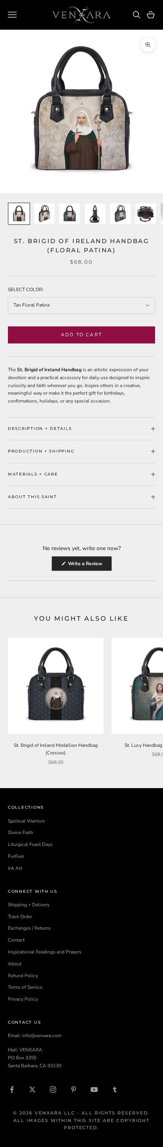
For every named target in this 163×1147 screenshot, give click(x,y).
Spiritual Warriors (26, 821)
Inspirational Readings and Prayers (45, 952)
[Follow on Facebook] (12, 1089)
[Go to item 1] (19, 214)
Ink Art (15, 868)
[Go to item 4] (95, 214)
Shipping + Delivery (28, 904)
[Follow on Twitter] (32, 1089)
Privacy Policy (23, 999)
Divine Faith (20, 832)
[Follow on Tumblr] (115, 1089)
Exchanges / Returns (29, 928)
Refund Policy (23, 975)
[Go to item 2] (44, 214)
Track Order (20, 916)
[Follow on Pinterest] (74, 1089)
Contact (16, 940)
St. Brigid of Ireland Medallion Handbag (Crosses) (56, 749)
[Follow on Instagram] (53, 1089)
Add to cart (81, 335)
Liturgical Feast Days (30, 844)
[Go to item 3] (70, 214)
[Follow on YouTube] (94, 1089)
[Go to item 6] (146, 214)
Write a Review (89, 565)
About (14, 964)
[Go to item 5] (120, 214)
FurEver (16, 856)
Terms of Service (25, 987)
